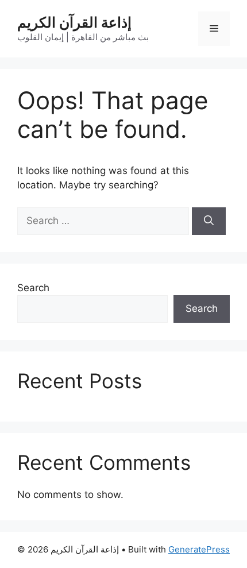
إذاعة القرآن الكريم (74, 22)
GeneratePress (199, 549)
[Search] (209, 221)
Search (33, 287)
